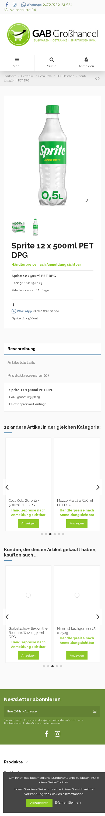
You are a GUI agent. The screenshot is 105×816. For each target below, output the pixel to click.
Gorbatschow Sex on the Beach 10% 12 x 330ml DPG (28, 632)
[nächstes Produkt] (99, 78)
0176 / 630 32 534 (45, 311)
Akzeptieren (39, 803)
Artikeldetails (21, 362)
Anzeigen (28, 523)
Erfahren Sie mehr (68, 803)
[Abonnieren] (95, 711)
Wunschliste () (22, 10)
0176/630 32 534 (56, 4)
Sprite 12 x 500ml (25, 318)
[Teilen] (14, 305)
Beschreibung (22, 348)
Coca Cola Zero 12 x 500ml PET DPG (24, 503)
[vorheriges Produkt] (96, 78)
